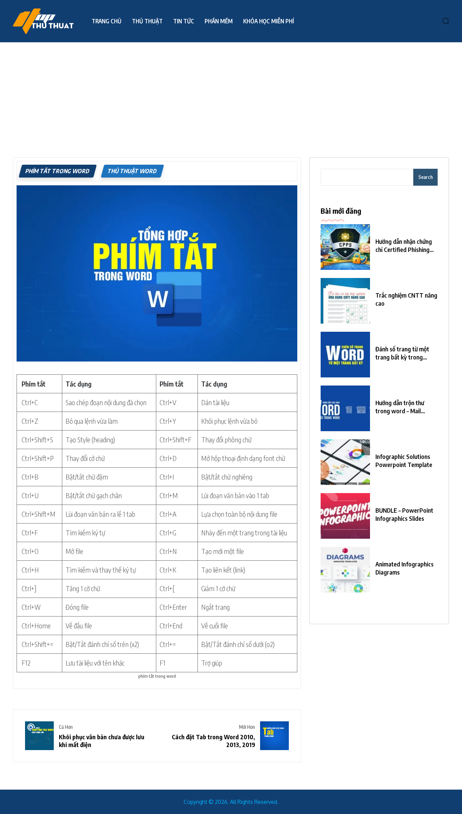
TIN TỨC (183, 21)
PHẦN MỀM (219, 21)
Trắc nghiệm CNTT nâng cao (406, 299)
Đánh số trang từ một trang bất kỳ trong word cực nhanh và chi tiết (403, 353)
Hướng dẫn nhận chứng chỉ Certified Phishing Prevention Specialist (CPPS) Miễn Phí (403, 245)
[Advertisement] (231, 93)
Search (425, 177)
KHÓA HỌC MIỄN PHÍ (268, 21)
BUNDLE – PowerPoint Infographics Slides (404, 514)
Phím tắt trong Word (58, 171)
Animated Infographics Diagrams (404, 568)
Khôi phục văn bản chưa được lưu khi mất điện (101, 740)
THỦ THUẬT (147, 21)
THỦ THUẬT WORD (132, 171)
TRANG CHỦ (106, 21)
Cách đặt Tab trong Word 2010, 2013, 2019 (213, 740)
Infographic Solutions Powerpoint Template (403, 460)
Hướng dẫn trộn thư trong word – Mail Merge (399, 407)
